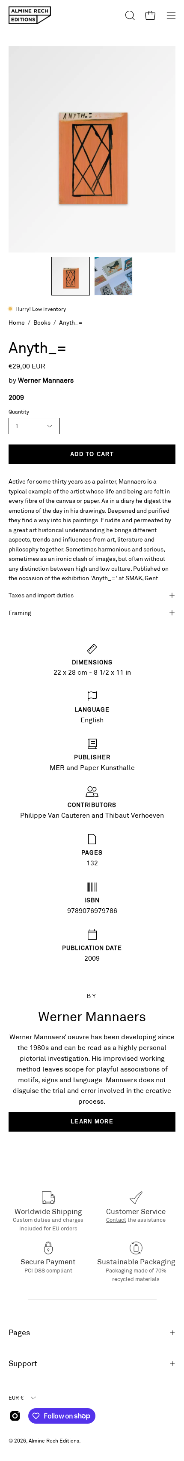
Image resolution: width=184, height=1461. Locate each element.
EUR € (16, 1397)
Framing (20, 612)
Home (17, 322)
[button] (129, 15)
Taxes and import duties (41, 595)
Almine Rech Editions (54, 1440)
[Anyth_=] (70, 276)
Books (41, 322)
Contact (116, 1219)
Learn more (92, 1121)
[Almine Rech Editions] (30, 15)
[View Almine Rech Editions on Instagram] (15, 1415)
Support (23, 1363)
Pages (19, 1332)
